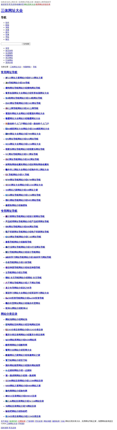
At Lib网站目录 (36, 401)
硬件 (7, 32)
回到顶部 (4, 428)
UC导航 (25, 174)
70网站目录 (30, 406)
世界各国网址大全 (40, 93)
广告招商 (30, 421)
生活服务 (9, 53)
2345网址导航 (34, 103)
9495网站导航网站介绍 (16, 200)
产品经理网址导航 (40, 221)
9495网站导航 (34, 200)
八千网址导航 (33, 283)
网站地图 (47, 421)
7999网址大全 (34, 134)
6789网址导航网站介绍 (16, 180)
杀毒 (7, 30)
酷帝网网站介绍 (13, 345)
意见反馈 (12, 4)
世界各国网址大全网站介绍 (18, 93)
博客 (7, 27)
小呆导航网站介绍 (14, 262)
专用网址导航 (9, 210)
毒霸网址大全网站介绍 (16, 118)
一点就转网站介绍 (14, 370)
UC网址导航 (32, 154)
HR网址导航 (32, 226)
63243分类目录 (36, 329)
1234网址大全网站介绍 (16, 144)
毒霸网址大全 (33, 118)
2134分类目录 (34, 416)
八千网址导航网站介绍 (16, 283)
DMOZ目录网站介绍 (15, 396)
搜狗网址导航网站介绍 (16, 88)
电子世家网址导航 (40, 232)
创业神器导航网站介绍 (16, 267)
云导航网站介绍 (13, 272)
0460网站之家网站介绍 (16, 385)
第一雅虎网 (30, 375)
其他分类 (9, 63)
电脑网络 (9, 55)
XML (63, 421)
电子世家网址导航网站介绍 (18, 232)
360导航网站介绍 (13, 83)
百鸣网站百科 (33, 324)
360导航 (26, 83)
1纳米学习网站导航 (42, 257)
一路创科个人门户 (40, 123)
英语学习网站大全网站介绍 (18, 293)
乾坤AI (24, 308)
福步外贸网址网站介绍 (16, 303)
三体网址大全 (12, 10)
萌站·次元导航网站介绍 (16, 277)
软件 (7, 23)
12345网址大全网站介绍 (17, 185)
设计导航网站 (33, 252)
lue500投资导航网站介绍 (17, 298)
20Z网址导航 (33, 159)
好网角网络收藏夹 (40, 164)
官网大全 (27, 350)
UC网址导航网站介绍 (15, 154)
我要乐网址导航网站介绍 (17, 149)
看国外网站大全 (37, 113)
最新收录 (56, 421)
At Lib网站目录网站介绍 (17, 401)
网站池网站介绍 (13, 319)
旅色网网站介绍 (13, 391)
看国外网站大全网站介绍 (17, 113)
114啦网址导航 (35, 98)
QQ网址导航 (32, 139)
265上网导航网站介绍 (15, 108)
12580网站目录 (36, 380)
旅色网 (24, 391)
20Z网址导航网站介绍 (16, 159)
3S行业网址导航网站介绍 (17, 247)
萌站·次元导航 (35, 277)
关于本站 (4, 421)
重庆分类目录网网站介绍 (17, 334)
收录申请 (13, 421)
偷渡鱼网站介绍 (13, 205)
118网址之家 (32, 190)
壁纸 (7, 37)
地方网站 (9, 58)
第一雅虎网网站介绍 (15, 375)
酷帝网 (24, 345)
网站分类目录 (9, 313)
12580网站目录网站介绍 (17, 380)
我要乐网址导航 (37, 149)
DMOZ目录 (31, 396)
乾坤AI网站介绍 (13, 308)
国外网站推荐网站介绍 (16, 365)
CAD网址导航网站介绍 (16, 237)
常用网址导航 (9, 72)
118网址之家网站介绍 (15, 190)
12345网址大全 (36, 185)
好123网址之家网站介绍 (16, 78)
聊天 (7, 39)
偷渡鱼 (24, 205)
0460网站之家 (34, 385)
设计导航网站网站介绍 (16, 252)
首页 (7, 48)
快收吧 (24, 411)
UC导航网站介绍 (13, 174)
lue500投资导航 (36, 298)
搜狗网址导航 (33, 88)
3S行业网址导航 (37, 247)
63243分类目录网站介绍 (17, 329)
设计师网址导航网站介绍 (17, 216)
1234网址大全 (34, 144)
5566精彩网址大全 (40, 129)
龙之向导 (27, 288)
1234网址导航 (34, 195)
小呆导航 (27, 262)
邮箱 (7, 25)
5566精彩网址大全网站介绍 (18, 129)
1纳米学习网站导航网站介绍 (19, 257)
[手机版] (21, 424)
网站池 (24, 319)
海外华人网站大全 (40, 169)
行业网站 (9, 60)
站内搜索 (26, 44)
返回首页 (4, 4)
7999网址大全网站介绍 (16, 134)
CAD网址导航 (34, 237)
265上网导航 (32, 108)
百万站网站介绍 (13, 360)
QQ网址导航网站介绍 (15, 139)
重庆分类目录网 (37, 334)
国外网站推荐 (33, 365)
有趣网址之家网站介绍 (16, 355)
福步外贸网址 (33, 303)
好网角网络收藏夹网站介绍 (18, 164)
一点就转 (27, 370)
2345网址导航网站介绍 (16, 103)
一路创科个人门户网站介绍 (18, 123)
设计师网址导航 (37, 216)
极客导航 (27, 242)
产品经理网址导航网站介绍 (18, 221)
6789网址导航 (34, 180)
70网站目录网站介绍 (15, 406)
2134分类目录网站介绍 (16, 416)
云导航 (24, 272)
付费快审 (21, 421)
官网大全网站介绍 (14, 350)
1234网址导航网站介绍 (16, 195)
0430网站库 (30, 340)
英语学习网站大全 (40, 293)
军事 (7, 35)
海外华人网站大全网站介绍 (18, 169)
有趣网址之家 (33, 355)
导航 (35, 67)
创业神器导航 (33, 267)
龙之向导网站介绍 (14, 288)
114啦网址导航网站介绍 (16, 98)
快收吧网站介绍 (13, 411)
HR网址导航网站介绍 (15, 226)
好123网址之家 (35, 78)
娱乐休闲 (9, 51)
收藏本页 (20, 4)
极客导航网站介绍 (14, 242)
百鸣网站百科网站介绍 (16, 324)
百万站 (24, 360)
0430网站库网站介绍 (15, 340)
